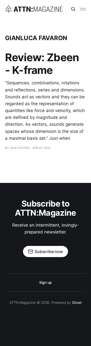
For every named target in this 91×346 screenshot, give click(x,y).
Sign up (45, 282)
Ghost (77, 302)
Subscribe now (49, 251)
